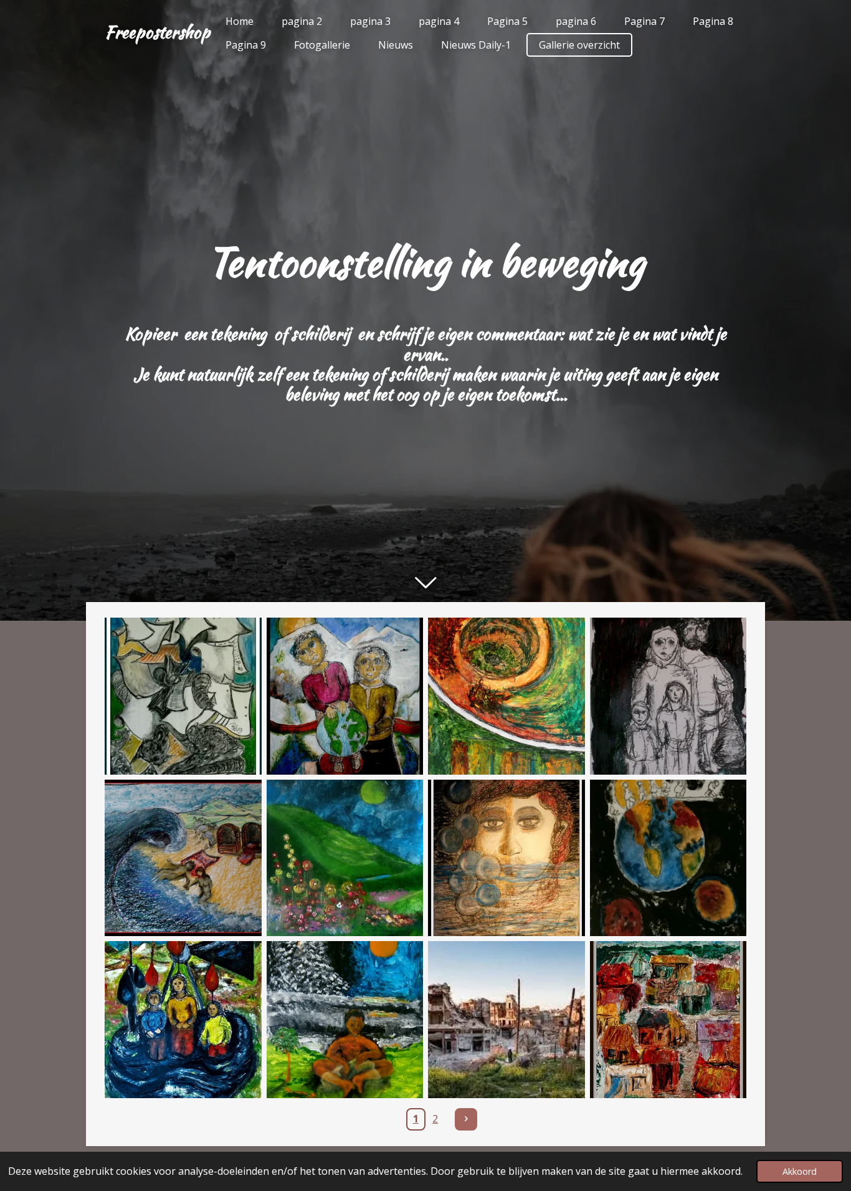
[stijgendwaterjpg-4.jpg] (668, 1020)
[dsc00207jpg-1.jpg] (506, 696)
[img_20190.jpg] (345, 1020)
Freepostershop (157, 31)
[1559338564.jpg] (183, 696)
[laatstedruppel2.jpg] (183, 1020)
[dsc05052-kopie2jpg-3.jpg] (668, 696)
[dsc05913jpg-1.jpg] (506, 858)
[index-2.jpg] (506, 1020)
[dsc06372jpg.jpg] (183, 858)
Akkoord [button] (799, 1171)
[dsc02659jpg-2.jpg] (345, 696)
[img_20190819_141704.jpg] (345, 858)
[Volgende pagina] (466, 1119)
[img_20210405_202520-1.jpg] (668, 858)
